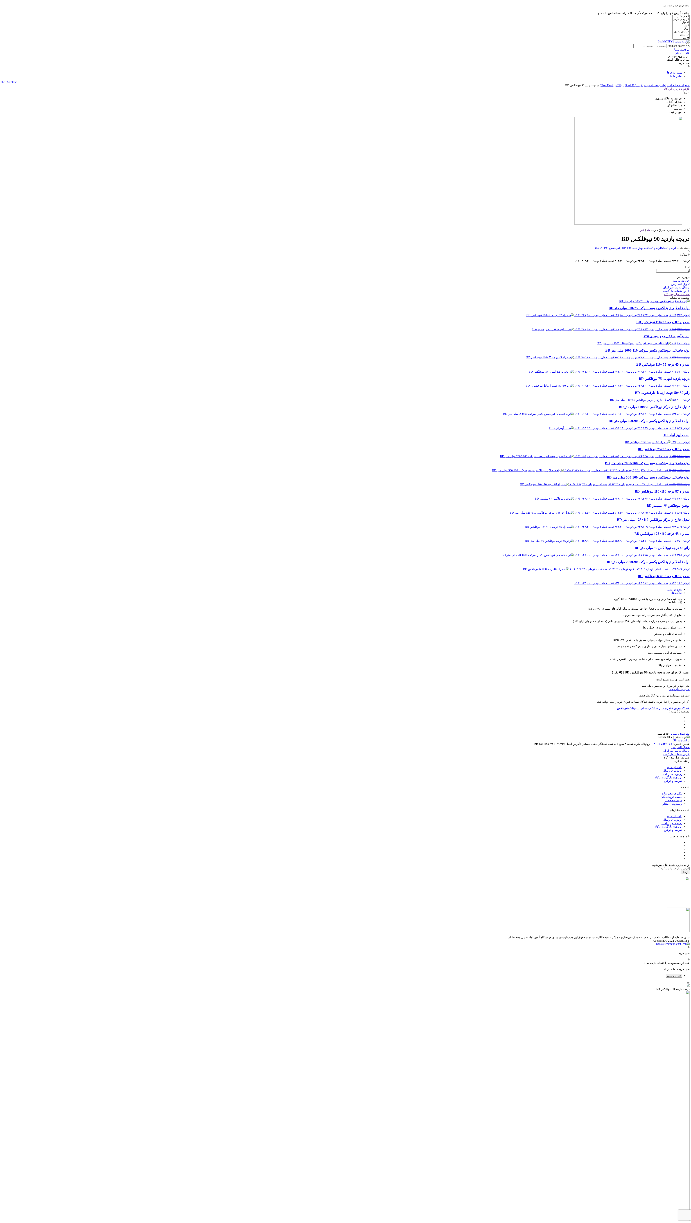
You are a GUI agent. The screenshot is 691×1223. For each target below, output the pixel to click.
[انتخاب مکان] (681, 16)
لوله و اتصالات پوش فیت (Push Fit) (645, 85)
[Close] (688, 982)
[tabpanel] (345, 1103)
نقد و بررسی (674, 589)
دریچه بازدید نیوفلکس (640, 708)
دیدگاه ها (677, 592)
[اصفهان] (681, 22)
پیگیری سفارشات (671, 793)
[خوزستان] (681, 34)
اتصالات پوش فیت (680, 708)
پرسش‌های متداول (671, 803)
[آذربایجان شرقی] (681, 19)
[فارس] (681, 37)
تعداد (687, 267)
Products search (676, 45)
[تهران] (681, 28)
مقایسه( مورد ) (679, 733)
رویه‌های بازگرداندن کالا (668, 777)
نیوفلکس (622, 708)
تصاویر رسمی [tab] (674, 975)
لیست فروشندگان (671, 796)
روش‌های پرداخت (671, 774)
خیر (642, 229)
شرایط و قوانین (673, 780)
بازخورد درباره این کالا (677, 88)
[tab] (341, 589)
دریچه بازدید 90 (661, 708)
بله (648, 229)
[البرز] (681, 25)
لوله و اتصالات (675, 85)
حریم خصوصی (673, 800)
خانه (687, 85)
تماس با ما (676, 76)
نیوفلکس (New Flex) (612, 85)
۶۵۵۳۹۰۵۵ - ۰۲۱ (662, 743)
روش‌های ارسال (672, 770)
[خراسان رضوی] (681, 31)
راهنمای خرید (674, 767)
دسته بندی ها (674, 72)
